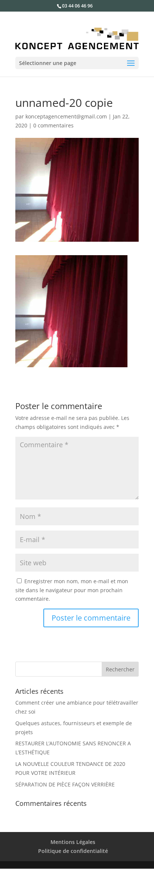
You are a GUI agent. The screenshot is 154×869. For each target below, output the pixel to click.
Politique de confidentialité (73, 850)
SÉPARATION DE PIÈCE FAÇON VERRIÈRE (65, 784)
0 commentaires (53, 125)
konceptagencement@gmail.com (66, 116)
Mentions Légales (72, 841)
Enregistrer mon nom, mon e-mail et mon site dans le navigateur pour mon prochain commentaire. (71, 590)
